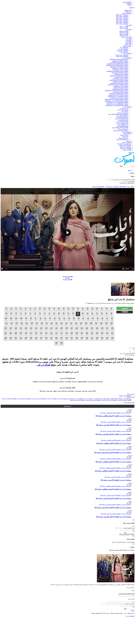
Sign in (129, 5)
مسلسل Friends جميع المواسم (120, 89)
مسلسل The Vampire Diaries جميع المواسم (117, 65)
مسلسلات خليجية (123, 51)
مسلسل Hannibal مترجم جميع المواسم (118, 96)
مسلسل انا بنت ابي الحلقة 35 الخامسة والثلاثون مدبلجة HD (113, 471)
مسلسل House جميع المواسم (120, 81)
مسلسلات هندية (127, 133)
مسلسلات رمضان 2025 (122, 16)
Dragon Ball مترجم (123, 120)
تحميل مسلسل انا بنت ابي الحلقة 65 (61, 398)
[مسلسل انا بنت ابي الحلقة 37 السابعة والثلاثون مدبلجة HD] (115, 412)
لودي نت (95, 398)
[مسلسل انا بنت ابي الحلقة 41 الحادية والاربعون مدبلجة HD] (115, 431)
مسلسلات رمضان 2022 (122, 22)
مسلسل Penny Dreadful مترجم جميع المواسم (116, 99)
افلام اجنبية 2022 (124, 34)
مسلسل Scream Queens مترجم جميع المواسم (116, 100)
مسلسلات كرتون (126, 106)
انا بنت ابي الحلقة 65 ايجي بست (114, 400)
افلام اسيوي (128, 43)
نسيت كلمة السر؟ (123, 183)
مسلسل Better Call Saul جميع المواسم (118, 95)
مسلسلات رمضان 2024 (122, 19)
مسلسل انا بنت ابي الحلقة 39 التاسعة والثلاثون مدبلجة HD (113, 462)
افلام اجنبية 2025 (124, 32)
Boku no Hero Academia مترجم (120, 127)
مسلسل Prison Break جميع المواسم (119, 75)
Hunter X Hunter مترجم (122, 121)
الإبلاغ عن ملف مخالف (124, 534)
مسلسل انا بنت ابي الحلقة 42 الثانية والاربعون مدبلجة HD (113, 517)
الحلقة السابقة (66, 276)
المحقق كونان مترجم (122, 109)
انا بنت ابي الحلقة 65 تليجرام (14, 398)
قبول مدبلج (125, 136)
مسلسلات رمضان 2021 (122, 23)
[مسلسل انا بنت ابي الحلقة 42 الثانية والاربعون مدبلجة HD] (116, 513)
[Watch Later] (130, 411)
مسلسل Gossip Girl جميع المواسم (119, 83)
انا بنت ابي (86, 398)
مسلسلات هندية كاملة (116, 398)
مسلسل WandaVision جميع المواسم (119, 59)
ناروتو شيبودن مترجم (122, 112)
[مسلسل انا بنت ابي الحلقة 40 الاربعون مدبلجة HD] (118, 477)
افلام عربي (128, 25)
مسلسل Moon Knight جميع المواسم (118, 80)
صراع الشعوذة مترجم (122, 124)
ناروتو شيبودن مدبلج (123, 129)
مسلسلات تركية (127, 53)
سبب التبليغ (131, 528)
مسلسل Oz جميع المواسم (121, 77)
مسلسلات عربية (124, 47)
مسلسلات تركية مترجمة (122, 54)
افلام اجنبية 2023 (124, 35)
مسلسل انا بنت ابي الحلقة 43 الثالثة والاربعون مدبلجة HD (113, 425)
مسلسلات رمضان (126, 13)
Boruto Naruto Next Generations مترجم (118, 114)
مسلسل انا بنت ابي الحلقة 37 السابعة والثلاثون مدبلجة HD (113, 416)
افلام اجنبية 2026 (124, 31)
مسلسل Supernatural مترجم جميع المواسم (117, 102)
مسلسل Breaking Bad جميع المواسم (118, 93)
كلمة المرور (131, 181)
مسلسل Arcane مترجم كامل (120, 130)
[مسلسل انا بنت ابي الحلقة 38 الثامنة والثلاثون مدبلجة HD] (116, 440)
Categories (131, 7)
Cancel (132, 534)
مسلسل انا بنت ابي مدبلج (77, 398)
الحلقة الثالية (67, 279)
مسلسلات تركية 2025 (125, 148)
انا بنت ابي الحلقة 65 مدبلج (29, 398)
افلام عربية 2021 (124, 28)
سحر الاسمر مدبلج (123, 138)
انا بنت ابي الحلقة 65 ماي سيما (82, 400)
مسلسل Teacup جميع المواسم (120, 69)
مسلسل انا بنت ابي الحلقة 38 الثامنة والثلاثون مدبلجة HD (113, 443)
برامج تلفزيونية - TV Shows (124, 144)
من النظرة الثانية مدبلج (122, 139)
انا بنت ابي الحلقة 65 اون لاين (43, 398)
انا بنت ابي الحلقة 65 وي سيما (97, 400)
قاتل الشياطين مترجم (122, 123)
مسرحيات (128, 141)
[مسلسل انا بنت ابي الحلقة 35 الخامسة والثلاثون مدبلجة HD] (115, 468)
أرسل (132, 610)
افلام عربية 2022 (124, 26)
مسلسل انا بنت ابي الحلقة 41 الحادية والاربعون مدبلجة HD (113, 434)
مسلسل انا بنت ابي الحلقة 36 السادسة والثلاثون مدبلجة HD (113, 489)
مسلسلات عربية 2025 (125, 146)
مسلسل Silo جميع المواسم (121, 74)
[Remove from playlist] (128, 411)
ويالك (91, 398)
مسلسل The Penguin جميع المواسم (119, 66)
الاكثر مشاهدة (127, 10)
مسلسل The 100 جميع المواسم (120, 68)
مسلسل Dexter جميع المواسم (120, 92)
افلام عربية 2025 (127, 149)
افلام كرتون (128, 41)
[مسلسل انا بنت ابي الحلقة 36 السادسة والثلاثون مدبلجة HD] (115, 486)
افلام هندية (128, 40)
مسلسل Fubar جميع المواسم (120, 86)
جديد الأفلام (128, 11)
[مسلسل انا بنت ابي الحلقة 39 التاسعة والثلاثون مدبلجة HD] (115, 458)
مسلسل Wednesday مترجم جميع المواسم (117, 103)
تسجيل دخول (131, 183)
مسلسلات (128, 3)
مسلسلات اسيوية (126, 132)
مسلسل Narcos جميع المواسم (120, 78)
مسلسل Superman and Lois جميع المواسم (117, 71)
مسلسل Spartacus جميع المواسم (119, 72)
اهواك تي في (43, 364)
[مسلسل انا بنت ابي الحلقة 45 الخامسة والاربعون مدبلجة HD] (115, 504)
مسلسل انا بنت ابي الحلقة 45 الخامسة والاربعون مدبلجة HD (113, 507)
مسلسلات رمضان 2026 (122, 14)
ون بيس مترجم (124, 108)
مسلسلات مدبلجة (126, 142)
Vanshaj (72, 400)
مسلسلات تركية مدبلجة (122, 56)
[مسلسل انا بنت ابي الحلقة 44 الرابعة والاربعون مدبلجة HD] (115, 495)
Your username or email (128, 179)
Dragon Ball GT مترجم (122, 115)
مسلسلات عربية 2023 (122, 50)
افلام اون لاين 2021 (126, 37)
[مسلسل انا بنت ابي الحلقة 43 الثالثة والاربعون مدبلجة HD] (116, 422)
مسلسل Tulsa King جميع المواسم (119, 62)
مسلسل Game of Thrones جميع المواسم (118, 84)
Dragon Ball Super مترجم (121, 118)
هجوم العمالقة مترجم (122, 126)
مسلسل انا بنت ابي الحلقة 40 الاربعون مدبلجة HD (116, 480)
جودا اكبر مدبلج (124, 135)
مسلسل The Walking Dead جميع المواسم (117, 63)
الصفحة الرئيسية (127, 2)
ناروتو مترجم (124, 111)
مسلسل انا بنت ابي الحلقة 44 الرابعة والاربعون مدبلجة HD (113, 498)
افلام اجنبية (128, 29)
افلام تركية (128, 38)
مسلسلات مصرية (123, 49)
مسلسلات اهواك (127, 46)
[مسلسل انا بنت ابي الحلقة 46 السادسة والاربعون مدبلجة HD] (115, 449)
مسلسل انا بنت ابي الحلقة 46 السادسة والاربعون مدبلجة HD (112, 452)
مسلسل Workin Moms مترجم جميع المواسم (116, 105)
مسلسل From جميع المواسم (121, 87)
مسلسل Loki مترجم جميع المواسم (119, 98)
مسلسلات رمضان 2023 (122, 20)
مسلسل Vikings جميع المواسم (120, 60)
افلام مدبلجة (128, 44)
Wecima (129, 353)
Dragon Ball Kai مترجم (122, 117)
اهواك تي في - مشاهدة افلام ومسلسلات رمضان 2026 (120, 186)
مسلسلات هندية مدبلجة (125, 145)
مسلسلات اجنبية (127, 57)
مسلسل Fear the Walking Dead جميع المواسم (116, 90)
